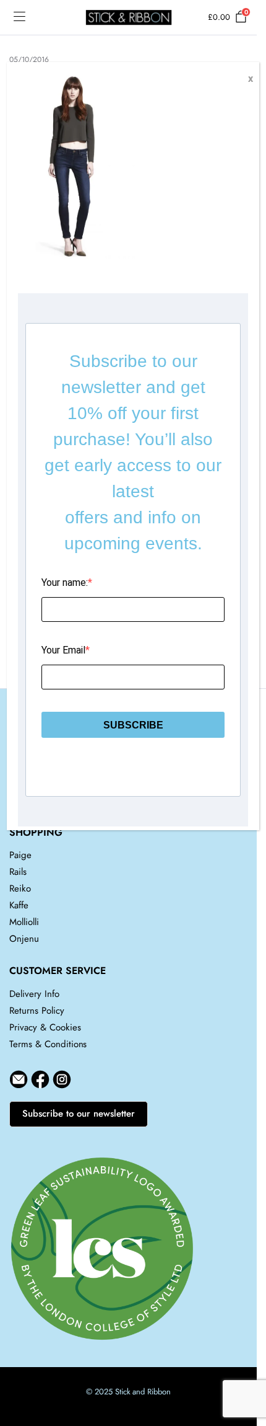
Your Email (63, 650)
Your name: (64, 582)
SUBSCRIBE (133, 725)
